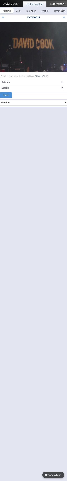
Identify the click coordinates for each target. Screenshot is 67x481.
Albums (7, 10)
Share (6, 95)
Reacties (5, 102)
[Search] (62, 11)
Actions (5, 82)
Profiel (44, 10)
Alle (18, 10)
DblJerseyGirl (34, 4)
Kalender (31, 10)
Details (5, 88)
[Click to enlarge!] (33, 47)
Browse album (53, 474)
